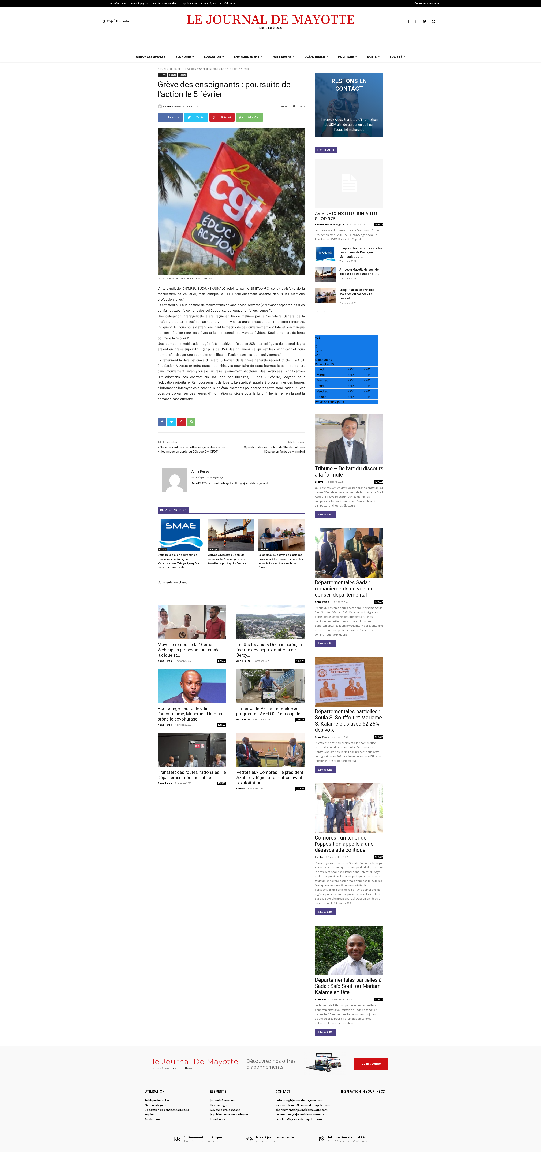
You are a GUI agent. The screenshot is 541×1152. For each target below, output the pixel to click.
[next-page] (324, 311)
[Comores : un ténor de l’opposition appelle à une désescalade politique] (349, 808)
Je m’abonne (218, 1119)
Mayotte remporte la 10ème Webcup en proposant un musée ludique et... (189, 650)
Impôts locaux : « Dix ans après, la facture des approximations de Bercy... (269, 650)
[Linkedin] (417, 21)
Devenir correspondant (225, 1110)
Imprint (149, 1114)
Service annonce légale (329, 224)
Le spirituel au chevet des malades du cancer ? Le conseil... (356, 294)
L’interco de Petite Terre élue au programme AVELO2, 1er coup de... (269, 711)
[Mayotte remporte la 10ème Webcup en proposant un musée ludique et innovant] (192, 622)
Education (175, 69)
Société (182, 74)
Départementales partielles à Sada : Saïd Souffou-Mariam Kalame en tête (348, 986)
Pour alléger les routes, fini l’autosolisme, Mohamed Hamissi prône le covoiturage (190, 714)
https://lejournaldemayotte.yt (207, 477)
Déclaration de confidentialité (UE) (167, 1110)
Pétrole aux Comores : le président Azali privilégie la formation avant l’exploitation (269, 777)
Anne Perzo (174, 106)
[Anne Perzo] (160, 106)
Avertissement (154, 1119)
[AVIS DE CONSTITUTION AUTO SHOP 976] (349, 183)
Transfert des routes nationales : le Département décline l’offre (192, 775)
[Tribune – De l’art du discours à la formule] (349, 439)
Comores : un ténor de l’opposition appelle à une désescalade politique (344, 844)
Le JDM (319, 481)
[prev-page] (317, 311)
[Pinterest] (181, 422)
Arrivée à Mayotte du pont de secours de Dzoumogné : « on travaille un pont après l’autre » (227, 559)
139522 (221, 660)
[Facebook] (409, 21)
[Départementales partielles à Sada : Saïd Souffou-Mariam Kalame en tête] (349, 950)
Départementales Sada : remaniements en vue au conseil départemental (343, 588)
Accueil (162, 69)
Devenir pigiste (219, 1105)
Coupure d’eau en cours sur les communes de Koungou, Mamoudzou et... (360, 252)
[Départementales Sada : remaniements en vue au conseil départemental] (349, 553)
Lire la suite (325, 514)
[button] (434, 21)
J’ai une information (222, 1100)
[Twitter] (425, 21)
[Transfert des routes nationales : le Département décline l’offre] (192, 750)
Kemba (240, 788)
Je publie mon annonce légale (229, 1114)
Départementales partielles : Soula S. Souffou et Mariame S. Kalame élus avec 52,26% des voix (348, 720)
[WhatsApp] (191, 422)
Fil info (162, 74)
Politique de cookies (157, 1100)
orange (172, 74)
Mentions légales (155, 1105)
